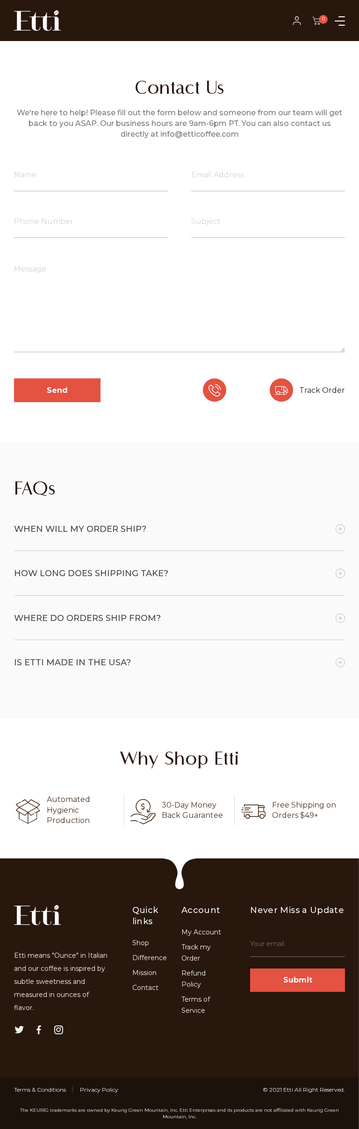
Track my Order (196, 952)
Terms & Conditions (40, 1089)
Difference (149, 958)
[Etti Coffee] (37, 20)
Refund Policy (193, 979)
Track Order (322, 390)
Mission (144, 973)
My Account (201, 932)
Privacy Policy (99, 1089)
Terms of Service (195, 1005)
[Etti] (37, 921)
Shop (140, 943)
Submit (297, 980)
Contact (145, 987)
